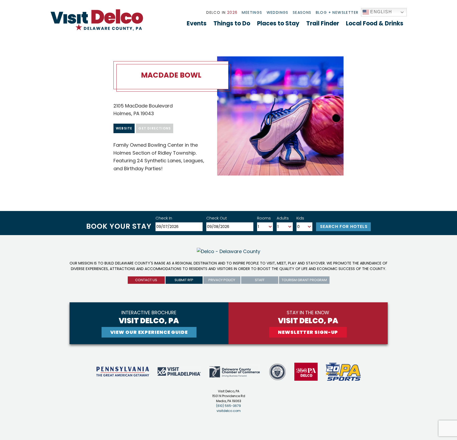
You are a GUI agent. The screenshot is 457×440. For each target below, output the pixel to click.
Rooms (264, 218)
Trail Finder (322, 23)
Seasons (302, 12)
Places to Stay (278, 23)
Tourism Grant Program (304, 279)
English (380, 12)
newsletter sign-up (308, 332)
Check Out (216, 218)
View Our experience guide (149, 332)
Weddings (278, 12)
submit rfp (184, 279)
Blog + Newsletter (337, 12)
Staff (259, 279)
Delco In (221, 12)
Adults (283, 218)
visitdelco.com (229, 410)
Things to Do (231, 23)
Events (197, 23)
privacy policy (221, 279)
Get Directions (154, 128)
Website (124, 128)
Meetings (252, 12)
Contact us (146, 279)
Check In (164, 218)
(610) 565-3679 (228, 405)
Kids (300, 218)
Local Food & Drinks (374, 23)
